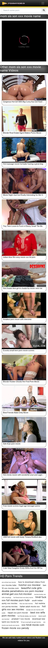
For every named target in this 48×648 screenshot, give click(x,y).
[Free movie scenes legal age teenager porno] (24, 492)
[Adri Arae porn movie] (24, 429)
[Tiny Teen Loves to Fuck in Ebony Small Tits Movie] (24, 212)
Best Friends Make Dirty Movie (15, 413)
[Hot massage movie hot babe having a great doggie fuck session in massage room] (24, 150)
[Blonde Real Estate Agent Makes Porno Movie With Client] (24, 119)
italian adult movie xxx (30, 606)
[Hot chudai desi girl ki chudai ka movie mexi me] (24, 274)
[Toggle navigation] (43, 3)
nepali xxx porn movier (18, 613)
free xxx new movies (26, 603)
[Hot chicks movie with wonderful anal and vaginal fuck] (24, 461)
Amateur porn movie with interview (17, 319)
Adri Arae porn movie (11, 444)
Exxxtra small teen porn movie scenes (18, 350)
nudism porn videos (24, 638)
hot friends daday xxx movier (27, 616)
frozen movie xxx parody (15, 628)
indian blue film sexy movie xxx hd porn (19, 257)
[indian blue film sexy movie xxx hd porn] (24, 243)
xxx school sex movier (9, 582)
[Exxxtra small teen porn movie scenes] (24, 336)
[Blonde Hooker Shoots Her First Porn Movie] (24, 367)
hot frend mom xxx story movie (23, 597)
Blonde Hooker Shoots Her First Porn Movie (21, 382)
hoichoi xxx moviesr (30, 585)
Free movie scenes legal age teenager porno (21, 506)
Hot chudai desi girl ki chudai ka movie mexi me (22, 288)
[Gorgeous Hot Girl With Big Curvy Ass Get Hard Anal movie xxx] (24, 87)
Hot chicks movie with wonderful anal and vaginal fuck (25, 475)
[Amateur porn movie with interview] (24, 305)
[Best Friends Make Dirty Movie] (24, 398)
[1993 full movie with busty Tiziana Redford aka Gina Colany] (24, 523)
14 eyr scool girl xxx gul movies (31, 622)
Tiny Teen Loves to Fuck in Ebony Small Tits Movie (24, 226)
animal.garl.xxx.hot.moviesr (17, 594)
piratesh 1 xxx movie (21, 619)
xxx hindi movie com (33, 625)
